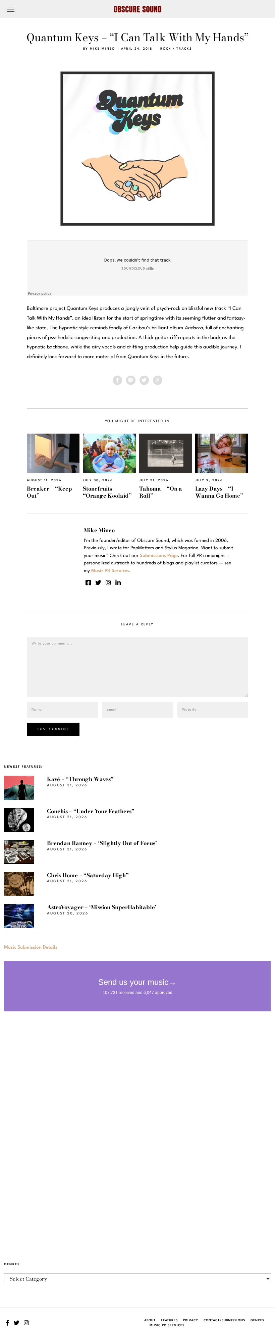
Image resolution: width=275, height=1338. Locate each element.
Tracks (184, 48)
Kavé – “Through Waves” (80, 779)
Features (169, 1320)
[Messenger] (130, 380)
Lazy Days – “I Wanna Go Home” (219, 492)
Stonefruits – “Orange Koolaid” (107, 492)
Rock (165, 48)
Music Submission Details (30, 947)
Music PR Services (167, 1325)
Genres (257, 1320)
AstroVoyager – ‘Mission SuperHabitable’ (102, 907)
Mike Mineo (102, 48)
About (150, 1320)
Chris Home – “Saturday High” (88, 875)
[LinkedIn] (118, 582)
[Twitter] (144, 380)
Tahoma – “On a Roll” (160, 492)
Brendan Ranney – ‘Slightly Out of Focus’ (102, 843)
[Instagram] (108, 582)
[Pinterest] (157, 380)
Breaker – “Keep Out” (49, 492)
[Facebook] (117, 380)
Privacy (190, 1320)
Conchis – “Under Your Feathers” (90, 811)
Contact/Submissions (224, 1320)
